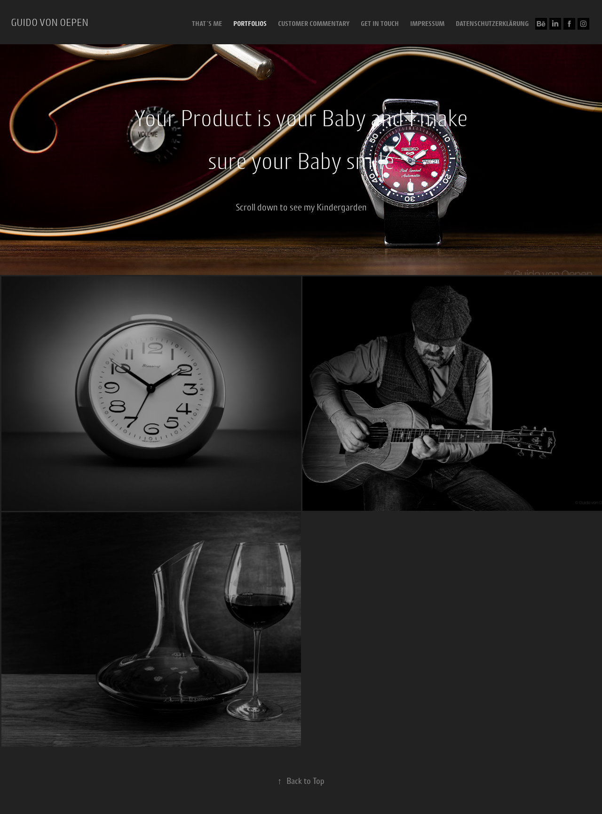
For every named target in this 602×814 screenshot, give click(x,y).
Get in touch (380, 23)
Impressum (427, 23)
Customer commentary (313, 23)
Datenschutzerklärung (492, 23)
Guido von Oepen (49, 22)
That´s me (207, 23)
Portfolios (250, 23)
